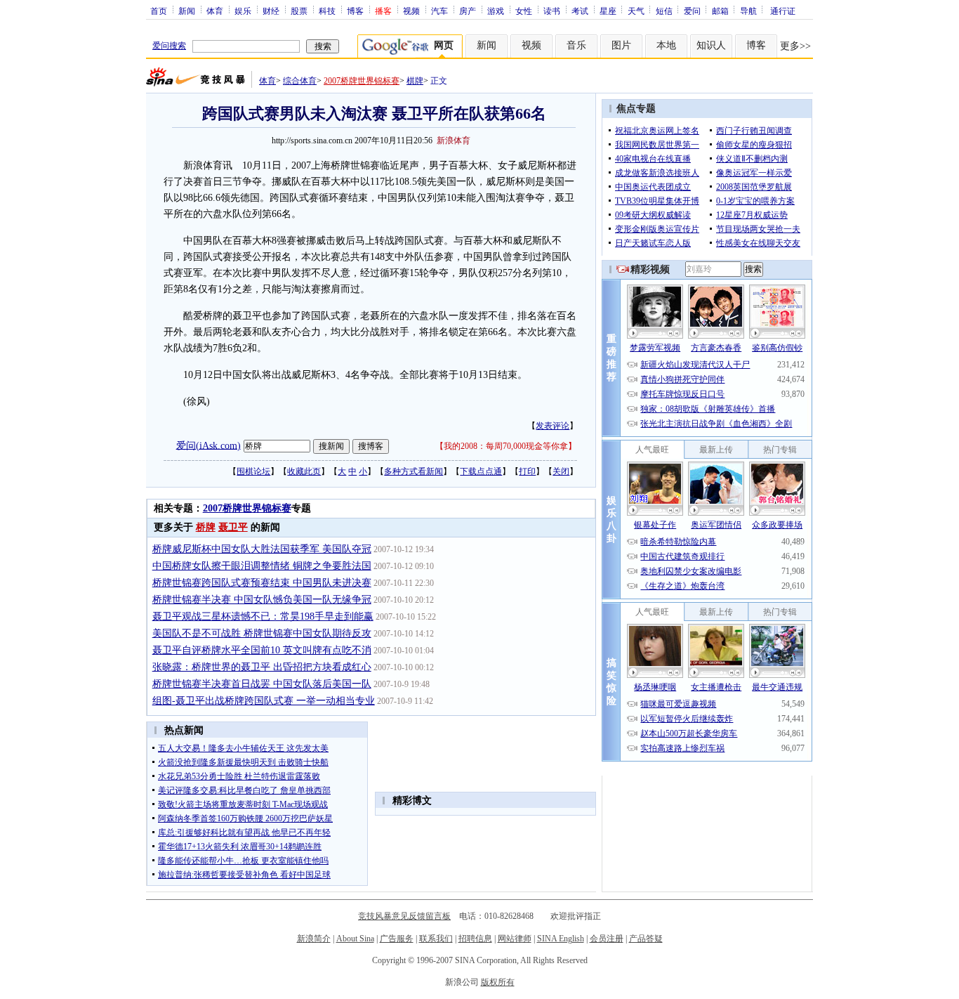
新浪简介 (314, 939)
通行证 (782, 10)
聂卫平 (233, 527)
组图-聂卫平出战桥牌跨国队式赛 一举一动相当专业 (263, 701)
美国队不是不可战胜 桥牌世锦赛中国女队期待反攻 (261, 633)
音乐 (576, 45)
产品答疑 (646, 939)
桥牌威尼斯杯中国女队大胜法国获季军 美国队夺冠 (261, 549)
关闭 (561, 471)
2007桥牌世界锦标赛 (361, 81)
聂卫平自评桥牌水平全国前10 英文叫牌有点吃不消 (261, 650)
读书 (551, 10)
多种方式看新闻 (413, 471)
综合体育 (300, 81)
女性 (523, 10)
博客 (355, 10)
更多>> (795, 46)
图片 (621, 45)
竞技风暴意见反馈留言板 (404, 916)
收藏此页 (304, 471)
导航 (748, 10)
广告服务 (397, 939)
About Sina (355, 939)
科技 (327, 10)
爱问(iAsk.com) (208, 445)
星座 (608, 10)
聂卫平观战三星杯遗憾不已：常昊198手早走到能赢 (262, 616)
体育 (214, 10)
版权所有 (498, 982)
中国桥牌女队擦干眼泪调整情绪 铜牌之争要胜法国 (261, 566)
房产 (467, 10)
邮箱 (720, 10)
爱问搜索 (169, 46)
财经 (271, 10)
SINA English (560, 939)
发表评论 (552, 426)
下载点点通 (481, 471)
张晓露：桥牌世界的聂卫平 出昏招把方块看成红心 (261, 667)
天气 (636, 10)
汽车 (439, 10)
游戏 (495, 10)
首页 (158, 10)
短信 (664, 10)
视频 (411, 10)
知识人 (711, 45)
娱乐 (242, 10)
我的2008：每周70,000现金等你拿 (506, 446)
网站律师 (514, 939)
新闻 (186, 10)
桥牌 (206, 527)
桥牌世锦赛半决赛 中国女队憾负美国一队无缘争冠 (261, 599)
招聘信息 (475, 939)
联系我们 (436, 939)
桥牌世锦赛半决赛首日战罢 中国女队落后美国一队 (261, 684)
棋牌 (414, 81)
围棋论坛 (253, 471)
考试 (579, 10)
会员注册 (606, 939)
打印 (527, 471)
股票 (299, 10)
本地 (666, 45)
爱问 (692, 10)
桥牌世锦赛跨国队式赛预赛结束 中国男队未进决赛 (261, 582)
